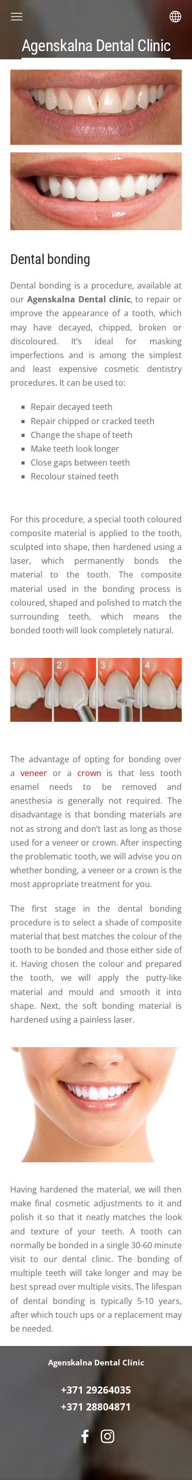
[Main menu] (17, 17)
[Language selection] (175, 17)
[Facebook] (85, 1436)
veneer (33, 773)
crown (89, 773)
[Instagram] (107, 1436)
